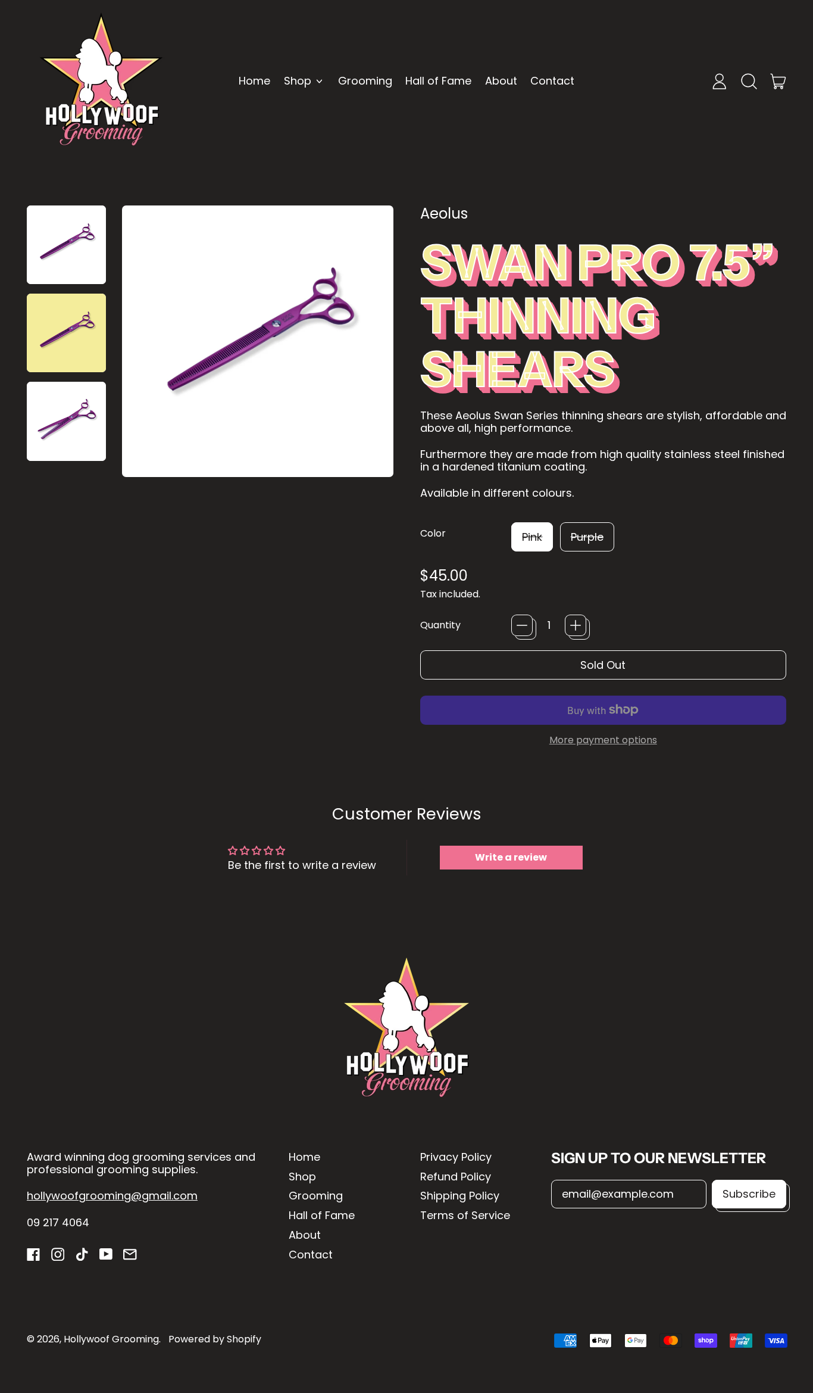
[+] (575, 625)
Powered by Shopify (214, 1339)
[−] (522, 625)
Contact (552, 80)
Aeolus (444, 213)
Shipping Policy (459, 1195)
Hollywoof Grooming (111, 1339)
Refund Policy (455, 1176)
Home (254, 80)
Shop (302, 1176)
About (501, 80)
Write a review (511, 857)
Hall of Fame (438, 80)
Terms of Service (465, 1215)
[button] (749, 81)
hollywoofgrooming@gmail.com (112, 1195)
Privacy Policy (456, 1156)
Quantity (440, 625)
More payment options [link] (603, 740)
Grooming (365, 80)
